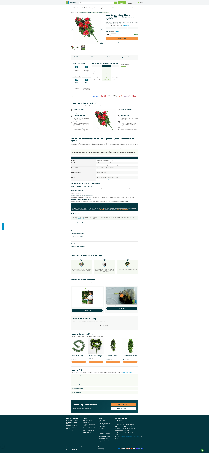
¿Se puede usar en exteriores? (104, 233)
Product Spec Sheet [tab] (95, 282)
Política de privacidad (103, 441)
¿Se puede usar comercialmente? (104, 246)
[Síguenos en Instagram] (101, 449)
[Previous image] (72, 29)
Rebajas (120, 7)
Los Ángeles (130, 436)
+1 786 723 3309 (101, 209)
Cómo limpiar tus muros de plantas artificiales (104, 424)
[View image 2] (78, 47)
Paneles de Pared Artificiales (72, 425)
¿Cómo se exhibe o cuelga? (104, 236)
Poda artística (113, 8)
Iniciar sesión (130, 1)
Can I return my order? (76, 392)
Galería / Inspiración (87, 432)
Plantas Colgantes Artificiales (89, 428)
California (123, 436)
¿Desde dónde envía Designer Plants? (104, 227)
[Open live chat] (2, 446)
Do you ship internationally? (77, 388)
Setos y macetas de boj (86, 8)
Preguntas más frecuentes (104, 436)
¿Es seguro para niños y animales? (104, 243)
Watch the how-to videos (112, 305)
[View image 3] (83, 47)
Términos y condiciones (104, 440)
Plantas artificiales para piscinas (71, 428)
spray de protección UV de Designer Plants (80, 218)
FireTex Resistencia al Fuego (72, 420)
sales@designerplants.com (122, 209)
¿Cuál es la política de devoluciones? (104, 230)
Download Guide (87, 310)
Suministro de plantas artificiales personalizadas (71, 432)
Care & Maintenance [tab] (84, 282)
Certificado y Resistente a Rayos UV (71, 423)
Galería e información (136, 7)
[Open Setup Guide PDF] (87, 297)
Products (76, 12)
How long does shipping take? (78, 375)
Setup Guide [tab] (74, 282)
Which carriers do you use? (77, 384)
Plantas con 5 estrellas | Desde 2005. (71, 435)
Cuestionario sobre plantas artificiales (104, 434)
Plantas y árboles (94, 8)
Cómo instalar (102, 426)
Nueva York (136, 436)
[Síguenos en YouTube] (103, 449)
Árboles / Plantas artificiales (88, 430)
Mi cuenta (130, 3)
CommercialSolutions (122, 3)
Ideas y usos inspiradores (104, 430)
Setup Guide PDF (75, 308)
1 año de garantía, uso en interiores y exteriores (106, 179)
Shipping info (126, 25)
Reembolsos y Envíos (103, 438)
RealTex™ (80, 145)
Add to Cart (123, 38)
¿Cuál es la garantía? (104, 240)
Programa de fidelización (104, 431)
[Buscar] (115, 3)
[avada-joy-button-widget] (202, 450)
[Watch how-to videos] (121, 296)
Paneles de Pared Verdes (88, 420)
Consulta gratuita (102, 428)
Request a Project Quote (123, 408)
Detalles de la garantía (71, 430)
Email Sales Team (123, 404)
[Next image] (101, 29)
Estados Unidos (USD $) (77, 446)
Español (68, 446)
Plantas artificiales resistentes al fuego (89, 425)
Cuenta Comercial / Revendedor (103, 421)
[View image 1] (73, 47)
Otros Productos (126, 7)
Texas (126, 436)
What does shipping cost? (77, 380)
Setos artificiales (86, 422)
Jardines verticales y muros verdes (72, 8)
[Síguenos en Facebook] (99, 449)
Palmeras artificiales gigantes (89, 427)
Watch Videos (122, 308)
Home (72, 12)
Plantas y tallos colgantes (103, 8)
